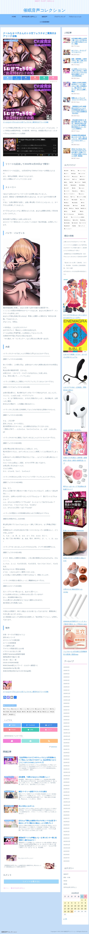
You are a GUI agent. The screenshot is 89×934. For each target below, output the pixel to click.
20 (75, 908)
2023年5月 (66, 785)
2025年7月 (66, 710)
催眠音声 (66, 874)
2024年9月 (66, 742)
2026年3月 (66, 683)
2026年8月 (66, 667)
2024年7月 (66, 749)
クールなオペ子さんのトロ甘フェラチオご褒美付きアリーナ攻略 (25, 122)
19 (72, 908)
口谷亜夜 (14, 711)
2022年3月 (66, 831)
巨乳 (25, 711)
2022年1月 (66, 838)
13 (75, 906)
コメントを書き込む (31, 881)
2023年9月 (66, 779)
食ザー (6, 714)
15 (82, 906)
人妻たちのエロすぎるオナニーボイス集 (74, 241)
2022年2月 (66, 834)
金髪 (53, 711)
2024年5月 (66, 756)
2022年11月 (67, 805)
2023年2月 (66, 795)
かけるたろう (16, 709)
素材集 (65, 884)
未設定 (65, 880)
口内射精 (7, 711)
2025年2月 (66, 726)
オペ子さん (7, 709)
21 (78, 908)
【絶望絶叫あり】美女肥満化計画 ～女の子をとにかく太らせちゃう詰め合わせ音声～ (75, 256)
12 (72, 906)
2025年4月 (66, 719)
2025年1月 (66, 729)
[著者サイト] (12, 741)
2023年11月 (67, 775)
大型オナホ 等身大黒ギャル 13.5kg (72, 590)
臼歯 (40, 711)
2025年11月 (67, 696)
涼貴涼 (30, 711)
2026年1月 (66, 690)
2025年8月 (66, 706)
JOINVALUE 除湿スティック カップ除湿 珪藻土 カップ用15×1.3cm (75, 623)
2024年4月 (66, 759)
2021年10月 (67, 848)
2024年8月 (66, 746)
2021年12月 (67, 841)
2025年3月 (66, 723)
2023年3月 (66, 792)
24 (65, 911)
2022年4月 (66, 828)
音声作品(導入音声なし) (10, 705)
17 (65, 908)
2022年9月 (66, 811)
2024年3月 (66, 762)
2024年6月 (66, 752)
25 (68, 911)
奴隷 (20, 711)
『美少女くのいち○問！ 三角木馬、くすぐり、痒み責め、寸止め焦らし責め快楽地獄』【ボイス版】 (75, 265)
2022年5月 (66, 825)
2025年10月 (67, 700)
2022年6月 (66, 821)
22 (82, 908)
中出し (53, 709)
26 (72, 911)
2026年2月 (66, 687)
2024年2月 (66, 765)
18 (68, 908)
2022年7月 (66, 818)
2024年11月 (67, 736)
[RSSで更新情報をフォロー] (49, 741)
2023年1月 (66, 798)
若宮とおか (46, 711)
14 (78, 906)
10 (65, 906)
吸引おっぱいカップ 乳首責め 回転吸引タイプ (74, 488)
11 (68, 906)
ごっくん (24, 709)
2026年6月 (66, 673)
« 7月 (65, 919)
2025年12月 (67, 693)
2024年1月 (66, 769)
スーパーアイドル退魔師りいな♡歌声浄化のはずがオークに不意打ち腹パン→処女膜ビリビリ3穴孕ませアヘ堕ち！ (75, 247)
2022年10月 (67, 808)
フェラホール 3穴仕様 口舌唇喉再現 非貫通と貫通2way (75, 653)
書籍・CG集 (67, 877)
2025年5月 (66, 716)
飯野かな (13, 714)
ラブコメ (47, 709)
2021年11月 (67, 844)
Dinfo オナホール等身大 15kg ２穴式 (74, 559)
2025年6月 (66, 713)
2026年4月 (66, 680)
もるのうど (39, 709)
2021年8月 (66, 854)
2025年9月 (66, 703)
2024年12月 (67, 733)
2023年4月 (66, 788)
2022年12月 (67, 802)
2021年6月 (66, 861)
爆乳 (35, 711)
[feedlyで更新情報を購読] (30, 741)
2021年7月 (66, 857)
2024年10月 (67, 739)
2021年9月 (66, 851)
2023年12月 (67, 772)
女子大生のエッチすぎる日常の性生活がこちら (75, 273)
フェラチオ (31, 709)
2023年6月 (66, 782)
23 (85, 908)
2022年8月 (66, 815)
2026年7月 (66, 670)
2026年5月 (66, 677)
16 (85, 906)
